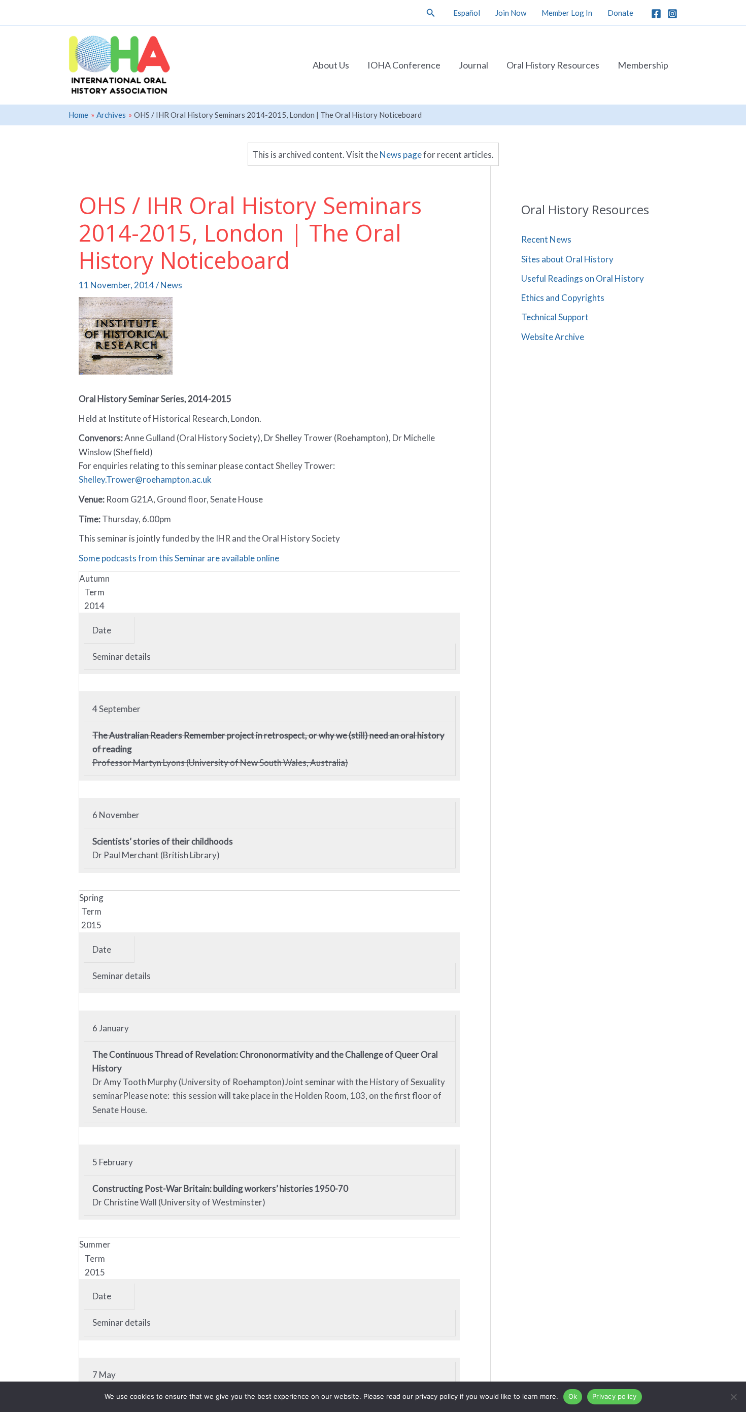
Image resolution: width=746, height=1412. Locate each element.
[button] (430, 13)
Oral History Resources (552, 65)
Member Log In (566, 12)
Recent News (546, 239)
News (171, 285)
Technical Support (555, 317)
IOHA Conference (403, 65)
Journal (473, 65)
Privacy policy (614, 1396)
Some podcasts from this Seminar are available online (179, 558)
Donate (620, 12)
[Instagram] (672, 14)
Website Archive (552, 336)
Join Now (510, 12)
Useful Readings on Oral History (582, 278)
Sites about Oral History (567, 259)
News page (401, 154)
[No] (733, 1397)
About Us (331, 65)
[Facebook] (656, 14)
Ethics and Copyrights (562, 297)
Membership (643, 65)
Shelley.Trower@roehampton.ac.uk (145, 479)
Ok (573, 1396)
